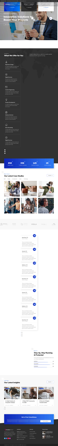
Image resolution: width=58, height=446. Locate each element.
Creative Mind (9, 211)
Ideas (20, 178)
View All (49, 175)
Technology (26, 178)
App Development (32, 438)
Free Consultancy (52, 4)
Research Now (27, 211)
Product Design (44, 211)
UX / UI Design (32, 436)
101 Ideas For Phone (28, 194)
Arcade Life (43, 194)
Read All (49, 381)
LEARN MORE (12, 7)
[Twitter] (4, 438)
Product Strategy (32, 431)
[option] (12, 65)
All (4, 178)
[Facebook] (6, 438)
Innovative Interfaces (11, 194)
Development (14, 178)
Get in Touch (7, 247)
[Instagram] (10, 438)
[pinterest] (8, 438)
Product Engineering (33, 433)
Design (9, 178)
